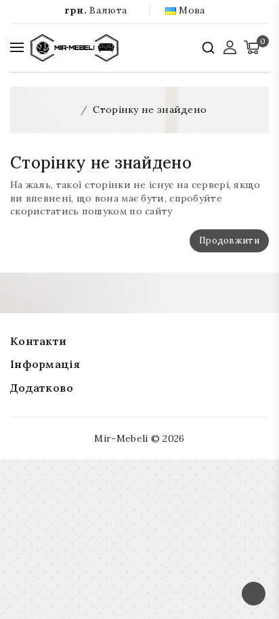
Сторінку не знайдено (150, 110)
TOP (253, 593)
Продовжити (229, 240)
